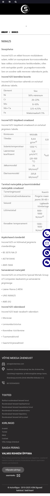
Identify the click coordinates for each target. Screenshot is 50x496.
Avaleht (4, 32)
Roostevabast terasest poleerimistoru (16, 411)
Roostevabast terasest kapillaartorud (16, 404)
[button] (23, 26)
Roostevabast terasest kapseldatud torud (17, 407)
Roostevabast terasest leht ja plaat (15, 417)
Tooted (4, 432)
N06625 (15, 32)
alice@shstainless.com (15, 364)
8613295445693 (13, 383)
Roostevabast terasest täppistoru (14, 414)
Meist (4, 435)
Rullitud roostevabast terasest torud (15, 401)
